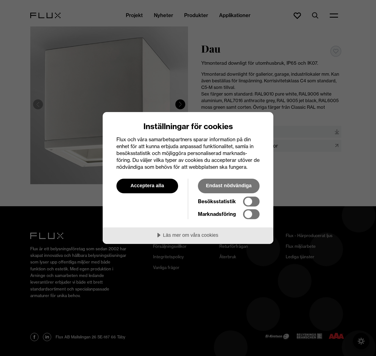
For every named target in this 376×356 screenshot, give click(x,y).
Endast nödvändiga (229, 185)
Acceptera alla (147, 185)
